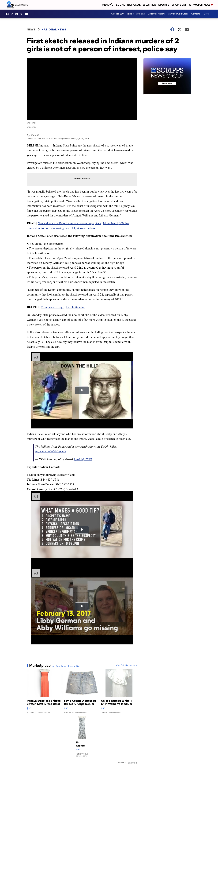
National (134, 4)
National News (53, 29)
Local (120, 4)
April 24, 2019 (83, 459)
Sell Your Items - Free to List (65, 666)
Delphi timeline (75, 307)
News (31, 29)
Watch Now (202, 4)
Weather (149, 4)
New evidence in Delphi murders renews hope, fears (69, 223)
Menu (106, 4)
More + (207, 13)
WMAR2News (17, 14)
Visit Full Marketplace (126, 665)
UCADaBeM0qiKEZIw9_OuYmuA (27, 14)
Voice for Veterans (136, 13)
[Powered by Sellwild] (132, 763)
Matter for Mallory (156, 13)
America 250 (117, 13)
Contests (195, 13)
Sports (163, 4)
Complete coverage (52, 307)
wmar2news (13, 14)
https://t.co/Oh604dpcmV (50, 451)
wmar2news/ (8, 14)
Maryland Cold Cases (178, 13)
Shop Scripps (181, 4)
